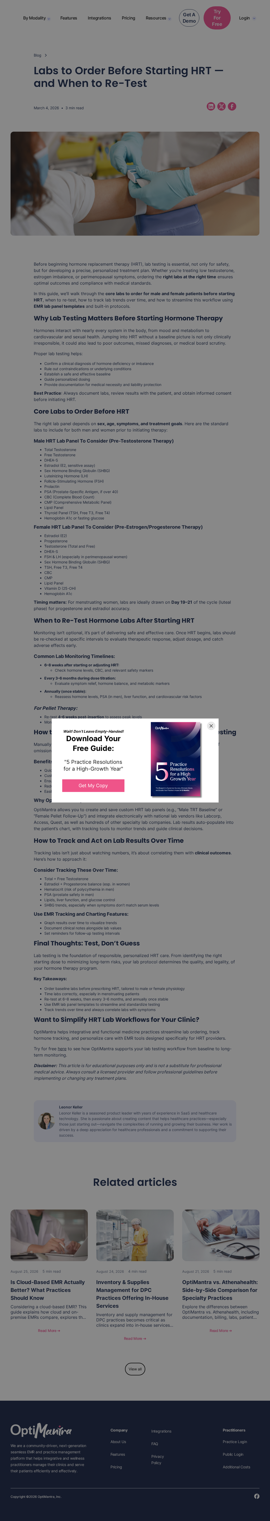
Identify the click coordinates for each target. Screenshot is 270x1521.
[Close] (211, 726)
